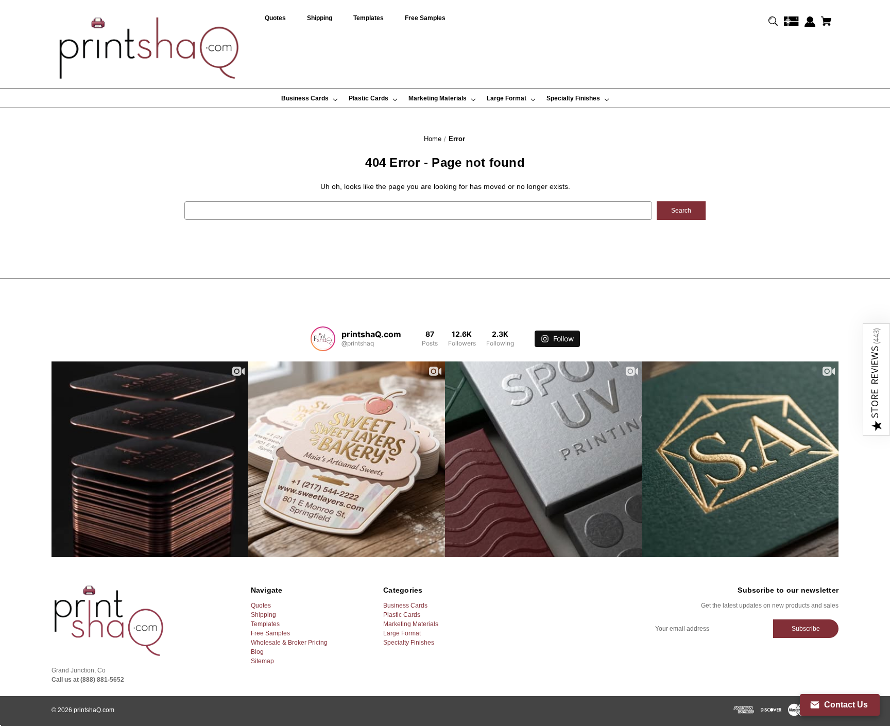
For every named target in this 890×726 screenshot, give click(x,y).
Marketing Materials (410, 624)
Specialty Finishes (408, 642)
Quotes (261, 605)
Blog (257, 651)
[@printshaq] (323, 339)
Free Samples (270, 633)
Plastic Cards (401, 614)
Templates (265, 624)
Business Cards (405, 605)
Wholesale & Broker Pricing (289, 642)
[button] (876, 379)
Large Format (402, 633)
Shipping (263, 614)
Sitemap (262, 661)
